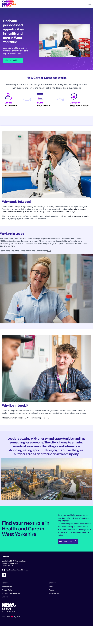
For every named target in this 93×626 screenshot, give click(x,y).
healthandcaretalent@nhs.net (17, 570)
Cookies (5, 597)
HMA (18, 617)
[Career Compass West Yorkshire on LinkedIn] (4, 575)
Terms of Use (7, 587)
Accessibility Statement (11, 593)
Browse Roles (54, 593)
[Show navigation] (89, 3)
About (51, 590)
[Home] (9, 3)
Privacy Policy (7, 590)
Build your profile (11, 60)
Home (51, 587)
